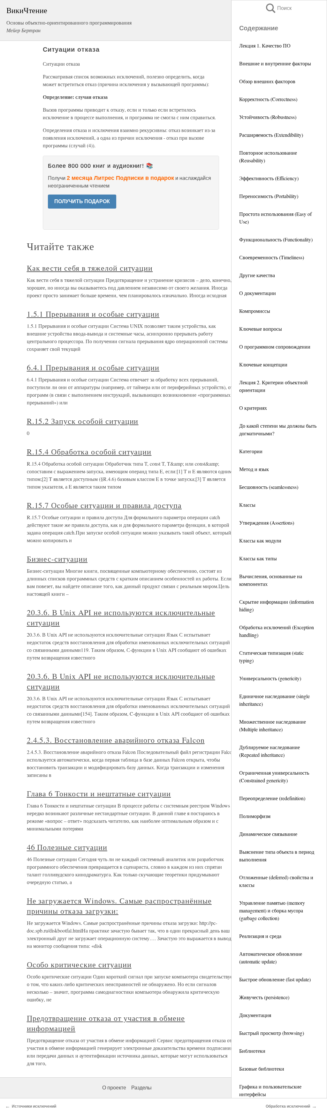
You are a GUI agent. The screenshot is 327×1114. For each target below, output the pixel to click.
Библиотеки (252, 1050)
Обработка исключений (288, 1106)
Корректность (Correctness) (268, 99)
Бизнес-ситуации (57, 559)
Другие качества (257, 275)
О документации (257, 293)
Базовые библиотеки (261, 1068)
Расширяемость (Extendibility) (271, 134)
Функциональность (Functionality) (276, 239)
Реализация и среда (260, 936)
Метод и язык (254, 469)
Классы (247, 504)
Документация (255, 1015)
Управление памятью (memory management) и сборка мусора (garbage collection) (272, 910)
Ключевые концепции (263, 364)
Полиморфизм (254, 816)
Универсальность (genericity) (270, 678)
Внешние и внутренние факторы (275, 63)
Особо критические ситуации (79, 964)
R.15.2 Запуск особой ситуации (83, 421)
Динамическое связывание (268, 833)
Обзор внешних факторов (267, 81)
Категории (250, 451)
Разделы (141, 1087)
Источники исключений (34, 1106)
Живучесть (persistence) (264, 997)
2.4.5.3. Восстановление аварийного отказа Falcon (116, 740)
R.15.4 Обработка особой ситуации (89, 451)
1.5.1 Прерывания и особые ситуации (93, 314)
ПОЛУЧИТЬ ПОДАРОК (82, 201)
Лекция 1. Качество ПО (265, 45)
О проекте (114, 1087)
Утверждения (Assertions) (266, 522)
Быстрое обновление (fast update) (275, 979)
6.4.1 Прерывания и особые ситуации (93, 367)
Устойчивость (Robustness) (267, 117)
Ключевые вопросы (260, 328)
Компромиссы (254, 310)
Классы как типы (258, 558)
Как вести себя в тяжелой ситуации (90, 268)
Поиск (278, 8)
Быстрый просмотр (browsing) (271, 1032)
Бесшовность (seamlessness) (268, 486)
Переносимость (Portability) (268, 196)
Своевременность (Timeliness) (271, 257)
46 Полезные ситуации (67, 847)
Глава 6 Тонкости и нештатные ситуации (99, 793)
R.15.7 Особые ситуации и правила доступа (104, 505)
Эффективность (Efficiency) (269, 178)
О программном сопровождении (274, 346)
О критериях (253, 407)
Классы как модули (260, 540)
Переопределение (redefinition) (272, 798)
